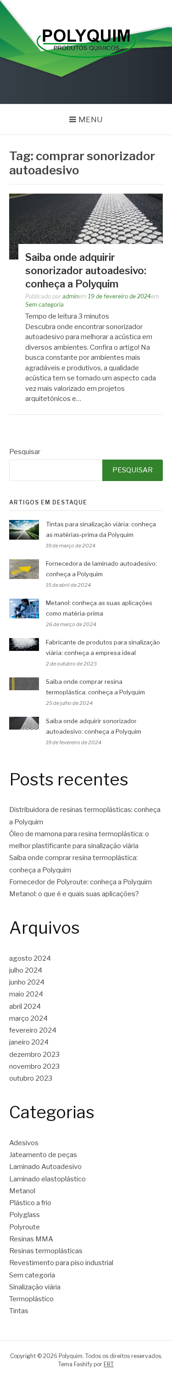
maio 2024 (26, 994)
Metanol (22, 1191)
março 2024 (28, 1018)
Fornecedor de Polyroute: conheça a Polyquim (80, 882)
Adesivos (24, 1143)
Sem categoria (44, 304)
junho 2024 (26, 982)
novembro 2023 (34, 1066)
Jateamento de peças (43, 1155)
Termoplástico (31, 1299)
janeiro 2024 (29, 1042)
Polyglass (24, 1215)
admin (70, 296)
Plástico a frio (30, 1203)
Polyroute (24, 1227)
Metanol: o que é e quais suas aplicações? (74, 894)
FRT (109, 1364)
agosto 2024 (30, 958)
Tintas (18, 1311)
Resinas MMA (31, 1239)
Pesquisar (24, 452)
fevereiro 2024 (32, 1030)
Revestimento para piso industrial (61, 1263)
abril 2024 (25, 1006)
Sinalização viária (35, 1287)
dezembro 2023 (34, 1054)
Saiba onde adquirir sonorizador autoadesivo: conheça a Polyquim (85, 270)
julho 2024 (25, 970)
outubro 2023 (30, 1078)
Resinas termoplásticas (46, 1251)
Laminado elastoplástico (47, 1179)
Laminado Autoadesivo (45, 1167)
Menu (90, 119)
